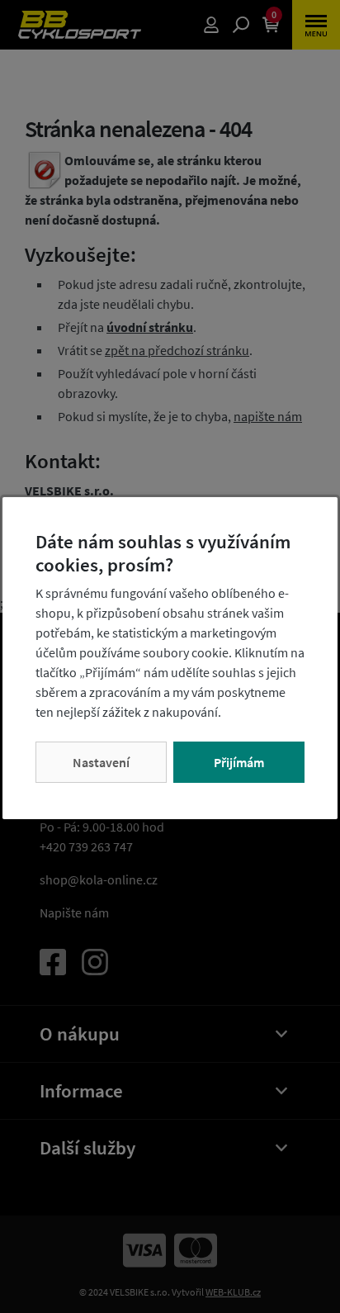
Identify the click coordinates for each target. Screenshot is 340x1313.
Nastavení (101, 762)
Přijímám (239, 762)
